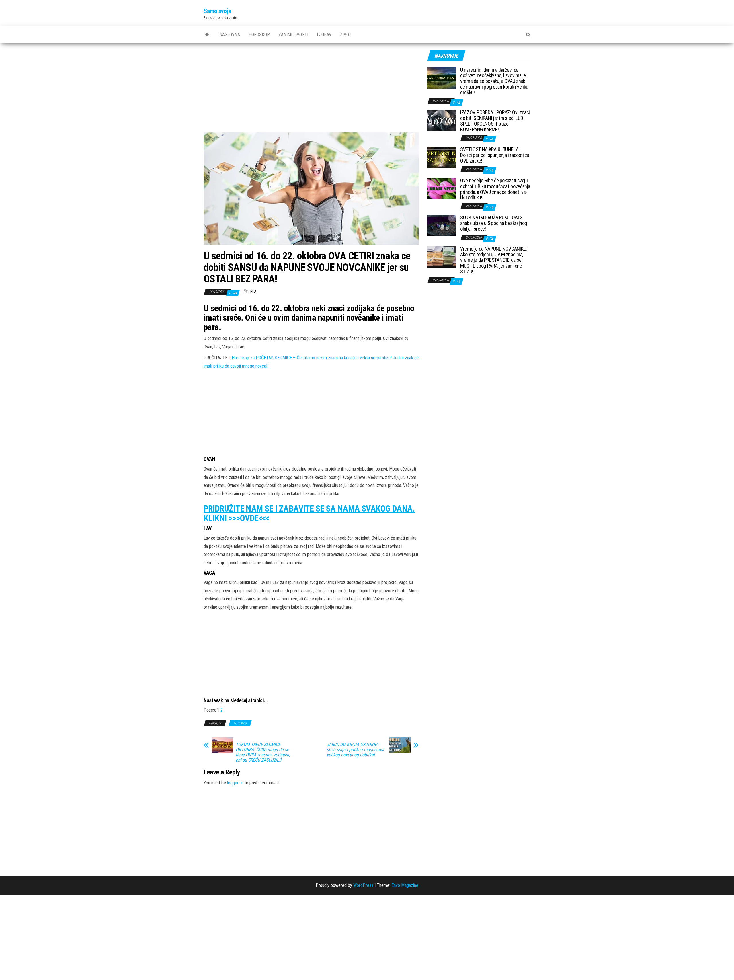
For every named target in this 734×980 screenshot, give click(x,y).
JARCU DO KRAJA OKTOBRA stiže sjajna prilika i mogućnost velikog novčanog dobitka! (355, 750)
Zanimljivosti (293, 34)
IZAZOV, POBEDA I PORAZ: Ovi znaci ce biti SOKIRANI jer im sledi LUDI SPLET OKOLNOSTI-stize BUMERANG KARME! (495, 120)
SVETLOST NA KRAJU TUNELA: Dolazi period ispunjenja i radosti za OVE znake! (494, 155)
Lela (253, 291)
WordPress (363, 885)
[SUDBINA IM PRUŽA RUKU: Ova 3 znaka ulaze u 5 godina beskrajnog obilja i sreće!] (441, 225)
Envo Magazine (404, 885)
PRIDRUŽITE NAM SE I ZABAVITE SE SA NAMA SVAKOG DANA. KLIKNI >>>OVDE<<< (309, 513)
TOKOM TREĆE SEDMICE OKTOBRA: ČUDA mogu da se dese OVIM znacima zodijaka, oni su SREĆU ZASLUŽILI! (263, 752)
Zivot (346, 34)
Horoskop (259, 34)
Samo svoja (217, 11)
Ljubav (324, 34)
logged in (235, 783)
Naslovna (229, 34)
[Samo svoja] (207, 34)
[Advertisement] (311, 90)
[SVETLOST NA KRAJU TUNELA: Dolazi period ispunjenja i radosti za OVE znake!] (441, 157)
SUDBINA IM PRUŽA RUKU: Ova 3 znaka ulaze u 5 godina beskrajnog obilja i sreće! (493, 223)
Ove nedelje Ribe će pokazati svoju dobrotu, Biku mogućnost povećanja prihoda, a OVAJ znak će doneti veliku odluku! (495, 188)
